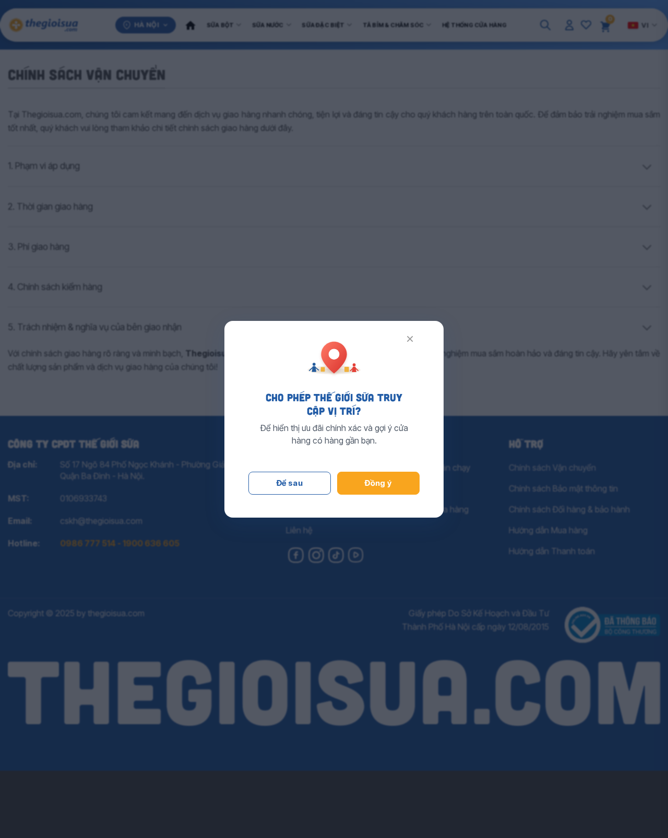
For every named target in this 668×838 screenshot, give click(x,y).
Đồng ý (378, 483)
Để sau (290, 483)
